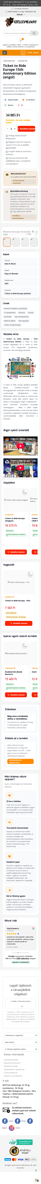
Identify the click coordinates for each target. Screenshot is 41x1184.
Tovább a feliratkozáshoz (20, 1001)
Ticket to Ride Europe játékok (18, 293)
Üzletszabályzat (10, 1072)
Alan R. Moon (10, 264)
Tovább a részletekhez (23, 217)
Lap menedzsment (22, 317)
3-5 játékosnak (9, 313)
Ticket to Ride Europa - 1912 (17, 600)
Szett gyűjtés (23, 321)
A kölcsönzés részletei (23, 181)
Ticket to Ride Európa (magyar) (15, 519)
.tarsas (10, 1121)
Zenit (34, 672)
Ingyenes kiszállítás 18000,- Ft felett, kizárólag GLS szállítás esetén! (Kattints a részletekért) (20, 46)
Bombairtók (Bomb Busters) (13, 673)
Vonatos (21, 313)
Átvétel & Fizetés (11, 1066)
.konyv (23, 1121)
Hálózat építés (9, 321)
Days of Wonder (11, 273)
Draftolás (7, 317)
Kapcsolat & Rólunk (12, 1063)
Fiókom (20, 14)
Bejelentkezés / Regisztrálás (15, 761)
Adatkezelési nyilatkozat (14, 1069)
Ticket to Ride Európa (12, 325)
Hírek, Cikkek (33, 52)
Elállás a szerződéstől (13, 1076)
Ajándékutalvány (11, 1059)
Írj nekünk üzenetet (21, 9)
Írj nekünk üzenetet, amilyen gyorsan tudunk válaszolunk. (24, 1110)
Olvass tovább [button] (12, 947)
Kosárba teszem (27, 128)
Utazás (30, 313)
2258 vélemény (22, 958)
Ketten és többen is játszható (15, 308)
